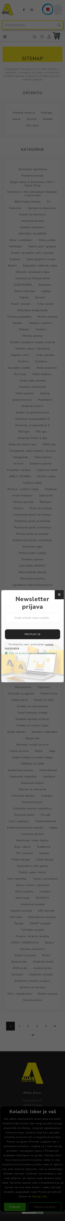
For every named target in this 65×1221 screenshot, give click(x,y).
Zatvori (59, 594)
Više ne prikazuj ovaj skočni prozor (31, 653)
